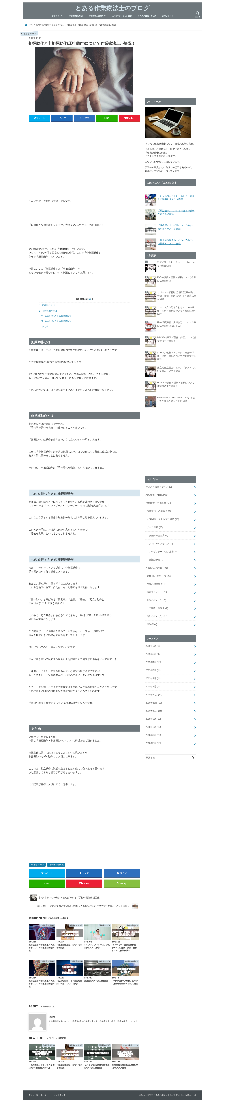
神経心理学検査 (156, 584)
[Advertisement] (84, 154)
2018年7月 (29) (153, 735)
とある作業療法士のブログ (112, 7)
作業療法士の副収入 (159, 511)
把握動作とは (47, 305)
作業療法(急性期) (76, 16)
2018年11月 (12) (154, 703)
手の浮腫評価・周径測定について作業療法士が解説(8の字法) (176, 324)
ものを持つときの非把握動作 (56, 316)
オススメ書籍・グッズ (147, 16)
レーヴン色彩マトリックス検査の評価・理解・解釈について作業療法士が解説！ (176, 356)
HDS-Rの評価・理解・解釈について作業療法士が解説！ (175, 384)
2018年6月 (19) (153, 743)
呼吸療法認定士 (158, 608)
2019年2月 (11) (153, 678)
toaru (52, 1016)
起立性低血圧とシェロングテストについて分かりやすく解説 (176, 369)
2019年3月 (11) (153, 670)
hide (90, 299)
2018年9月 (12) (153, 719)
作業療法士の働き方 (97, 16)
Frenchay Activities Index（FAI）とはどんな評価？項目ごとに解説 (176, 399)
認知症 (152, 624)
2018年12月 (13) (154, 694)
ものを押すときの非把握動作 (56, 321)
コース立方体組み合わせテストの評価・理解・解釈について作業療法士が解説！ (176, 310)
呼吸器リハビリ (156, 600)
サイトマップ (60, 1095)
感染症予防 (156, 559)
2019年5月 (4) (153, 654)
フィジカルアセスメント (163, 543)
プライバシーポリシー (39, 1095)
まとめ (44, 326)
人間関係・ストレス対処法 (163, 519)
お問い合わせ (167, 16)
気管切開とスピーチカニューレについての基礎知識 (176, 264)
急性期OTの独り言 (159, 576)
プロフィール (57, 16)
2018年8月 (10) (153, 727)
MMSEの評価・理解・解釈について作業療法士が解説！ (176, 339)
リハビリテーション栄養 (122, 16)
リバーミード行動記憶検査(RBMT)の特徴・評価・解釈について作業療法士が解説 (176, 295)
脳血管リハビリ (157, 592)
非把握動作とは (48, 311)
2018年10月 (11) (154, 711)
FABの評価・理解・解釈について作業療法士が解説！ (176, 279)
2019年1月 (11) (153, 686)
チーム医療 (155, 527)
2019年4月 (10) (153, 662)
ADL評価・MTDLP (157, 495)
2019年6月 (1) (153, 646)
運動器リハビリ (38, 865)
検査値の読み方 (158, 535)
